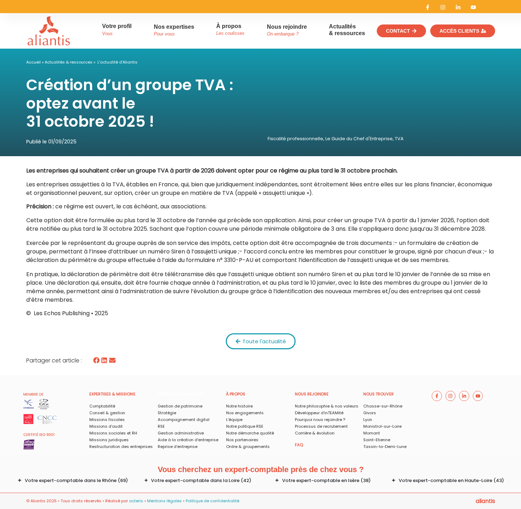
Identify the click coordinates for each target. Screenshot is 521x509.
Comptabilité (102, 406)
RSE (161, 426)
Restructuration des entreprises (121, 446)
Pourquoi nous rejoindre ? (320, 419)
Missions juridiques (109, 440)
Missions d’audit (106, 426)
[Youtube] (473, 7)
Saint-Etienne (376, 440)
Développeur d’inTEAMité (319, 413)
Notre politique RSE (244, 426)
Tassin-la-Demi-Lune (385, 446)
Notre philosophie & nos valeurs (326, 406)
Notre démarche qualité (250, 433)
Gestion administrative (181, 433)
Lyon (367, 419)
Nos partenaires (242, 440)
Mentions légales (164, 501)
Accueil (33, 62)
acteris (136, 501)
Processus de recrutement (321, 426)
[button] (97, 360)
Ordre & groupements (248, 446)
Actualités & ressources (69, 62)
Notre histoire (239, 406)
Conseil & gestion (107, 413)
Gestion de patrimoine (180, 406)
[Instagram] (443, 7)
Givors (369, 413)
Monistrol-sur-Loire (382, 426)
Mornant (371, 433)
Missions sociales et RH (113, 433)
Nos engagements (245, 413)
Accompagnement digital (183, 419)
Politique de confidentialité (212, 501)
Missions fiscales (107, 419)
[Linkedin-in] (458, 7)
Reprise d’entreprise (177, 446)
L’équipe (234, 419)
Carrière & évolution (315, 433)
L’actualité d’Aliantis (117, 62)
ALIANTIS (485, 501)
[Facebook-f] (427, 7)
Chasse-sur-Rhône (382, 406)
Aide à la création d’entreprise (188, 440)
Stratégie (167, 413)
